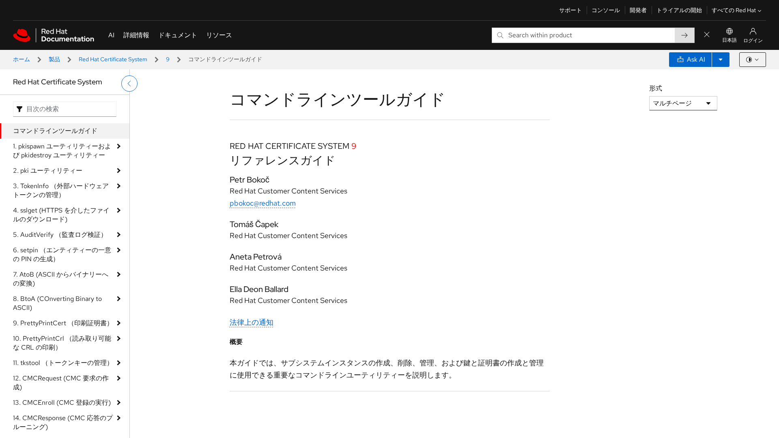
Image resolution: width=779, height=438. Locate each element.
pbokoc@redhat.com (263, 203)
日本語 (729, 40)
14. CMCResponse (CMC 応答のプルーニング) (63, 422)
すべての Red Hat (734, 10)
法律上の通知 (251, 322)
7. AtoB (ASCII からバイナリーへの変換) (60, 279)
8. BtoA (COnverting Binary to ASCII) (57, 303)
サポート (570, 10)
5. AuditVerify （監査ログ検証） (60, 234)
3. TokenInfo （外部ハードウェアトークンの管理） (61, 190)
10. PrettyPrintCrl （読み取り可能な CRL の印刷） (62, 343)
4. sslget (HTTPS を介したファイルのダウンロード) (61, 214)
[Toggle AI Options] (721, 59)
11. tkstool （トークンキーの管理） (63, 363)
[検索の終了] (706, 35)
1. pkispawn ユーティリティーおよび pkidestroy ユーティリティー (62, 150)
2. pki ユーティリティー (47, 170)
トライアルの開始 (679, 10)
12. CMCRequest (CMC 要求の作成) (61, 382)
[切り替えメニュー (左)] (129, 83)
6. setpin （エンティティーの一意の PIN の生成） (62, 254)
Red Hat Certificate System (113, 59)
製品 (54, 59)
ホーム (21, 59)
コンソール (606, 10)
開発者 (638, 10)
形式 (655, 88)
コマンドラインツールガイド (55, 131)
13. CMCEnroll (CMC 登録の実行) (62, 402)
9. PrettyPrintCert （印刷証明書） (63, 323)
